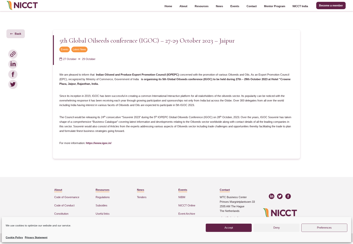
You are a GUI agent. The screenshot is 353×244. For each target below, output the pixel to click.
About (183, 6)
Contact (252, 6)
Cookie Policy (14, 237)
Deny (276, 227)
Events (234, 6)
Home (168, 6)
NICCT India (300, 6)
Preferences (324, 227)
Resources (201, 6)
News (219, 6)
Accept (228, 227)
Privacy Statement (36, 237)
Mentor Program (274, 6)
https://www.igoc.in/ (98, 143)
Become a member (331, 5)
